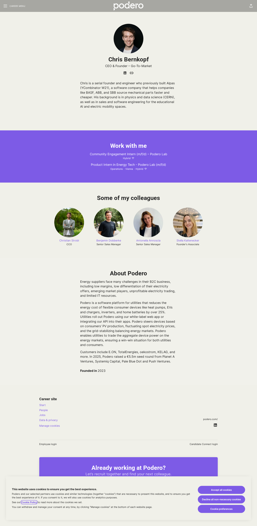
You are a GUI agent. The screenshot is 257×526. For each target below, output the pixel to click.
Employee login (48, 444)
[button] (251, 6)
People (43, 410)
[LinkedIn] (124, 73)
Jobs (42, 415)
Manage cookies (49, 425)
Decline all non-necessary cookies (221, 499)
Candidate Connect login (204, 444)
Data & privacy (48, 420)
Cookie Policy (29, 502)
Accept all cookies (221, 489)
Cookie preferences (221, 508)
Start (42, 405)
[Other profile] (132, 73)
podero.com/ (210, 419)
